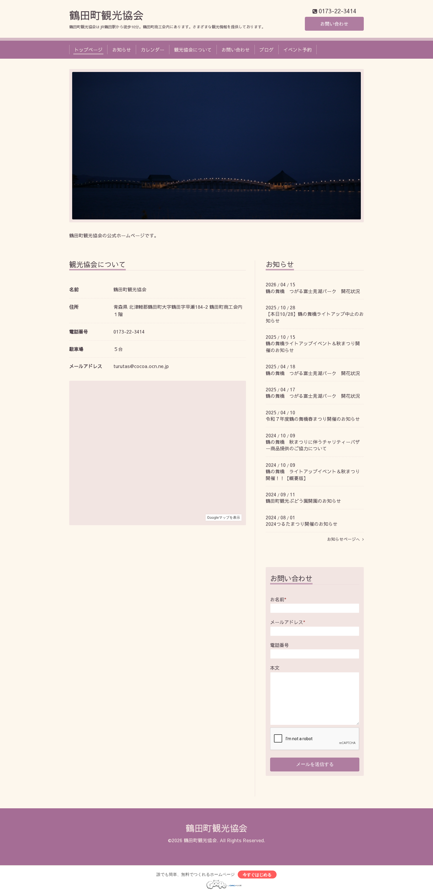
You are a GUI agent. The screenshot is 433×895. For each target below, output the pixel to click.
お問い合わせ (334, 23)
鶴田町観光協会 (106, 15)
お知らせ (121, 49)
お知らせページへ (344, 539)
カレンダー (152, 49)
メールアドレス (287, 622)
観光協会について (193, 49)
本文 (275, 667)
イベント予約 (297, 49)
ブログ (267, 49)
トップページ (88, 49)
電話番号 (279, 645)
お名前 (278, 599)
